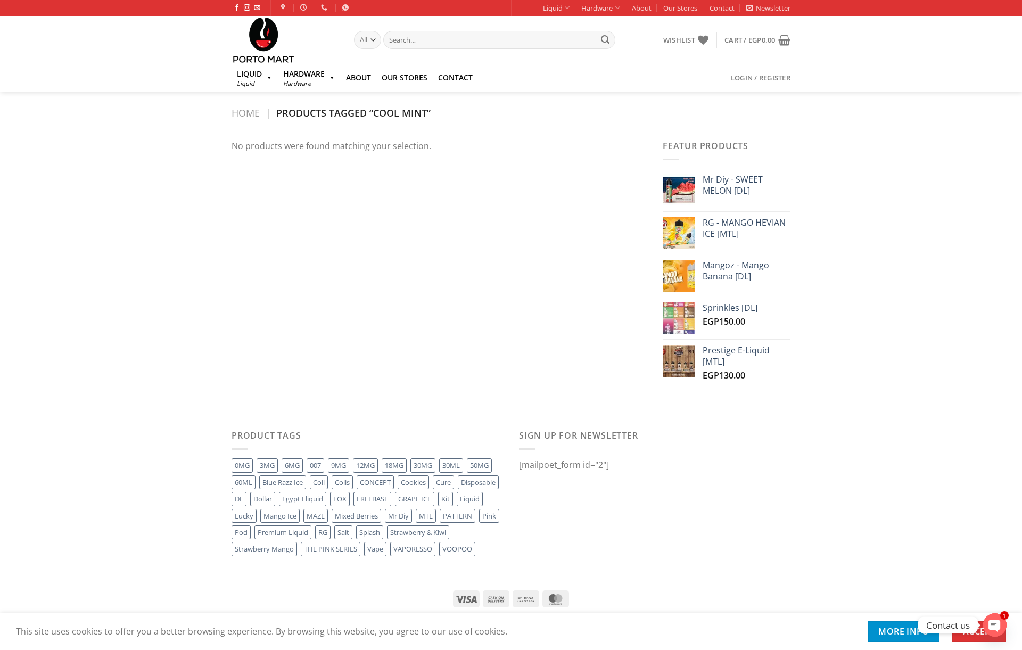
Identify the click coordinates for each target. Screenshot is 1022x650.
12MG (365, 465)
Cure (443, 482)
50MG (479, 465)
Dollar (262, 499)
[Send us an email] (257, 8)
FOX (340, 499)
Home (246, 112)
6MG (292, 465)
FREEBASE (372, 499)
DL (239, 499)
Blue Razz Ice (282, 482)
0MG (242, 465)
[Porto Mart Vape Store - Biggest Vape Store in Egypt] (285, 40)
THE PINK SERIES (330, 549)
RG (322, 532)
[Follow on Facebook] (237, 8)
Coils (342, 482)
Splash (369, 532)
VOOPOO (457, 549)
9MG (338, 465)
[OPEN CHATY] (995, 625)
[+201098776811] (325, 7)
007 (315, 465)
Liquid (553, 8)
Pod (241, 532)
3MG (267, 465)
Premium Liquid (283, 532)
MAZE (316, 516)
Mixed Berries (356, 516)
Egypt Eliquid (302, 499)
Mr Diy (398, 516)
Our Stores (680, 8)
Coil (319, 482)
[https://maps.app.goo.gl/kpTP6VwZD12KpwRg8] (284, 7)
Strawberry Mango (264, 549)
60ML (243, 482)
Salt (343, 532)
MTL (426, 516)
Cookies (413, 482)
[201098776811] (346, 7)
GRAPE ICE (414, 499)
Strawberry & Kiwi (418, 532)
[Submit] (605, 40)
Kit (445, 499)
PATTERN (457, 516)
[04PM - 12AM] (304, 7)
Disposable (478, 482)
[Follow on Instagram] (247, 8)
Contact (722, 8)
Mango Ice (279, 516)
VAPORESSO (412, 549)
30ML (451, 465)
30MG (423, 465)
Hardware (597, 8)
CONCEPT (375, 482)
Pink (489, 516)
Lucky (244, 516)
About (642, 8)
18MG (394, 465)
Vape (375, 549)
